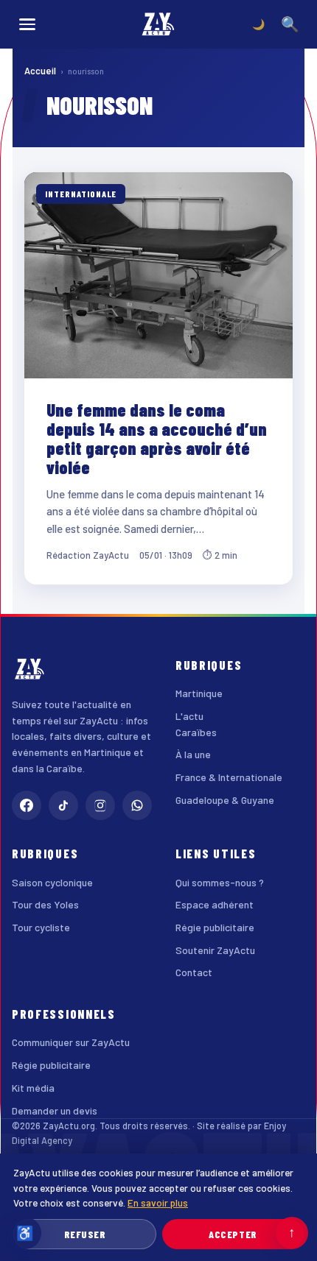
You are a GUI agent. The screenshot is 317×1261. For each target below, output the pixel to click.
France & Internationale (228, 777)
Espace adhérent (214, 904)
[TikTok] (63, 805)
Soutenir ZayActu (215, 950)
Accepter (233, 1234)
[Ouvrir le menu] (27, 24)
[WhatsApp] (137, 805)
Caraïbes (196, 732)
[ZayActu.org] (158, 24)
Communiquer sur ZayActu (71, 1042)
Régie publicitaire (214, 927)
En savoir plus (158, 1202)
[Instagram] (100, 805)
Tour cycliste (41, 927)
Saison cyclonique (52, 882)
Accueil (40, 71)
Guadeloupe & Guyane (224, 800)
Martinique (199, 693)
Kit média (33, 1087)
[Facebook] (26, 805)
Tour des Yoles (45, 904)
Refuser (85, 1234)
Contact (193, 972)
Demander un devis (54, 1110)
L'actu (189, 716)
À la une (193, 754)
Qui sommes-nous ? (219, 882)
